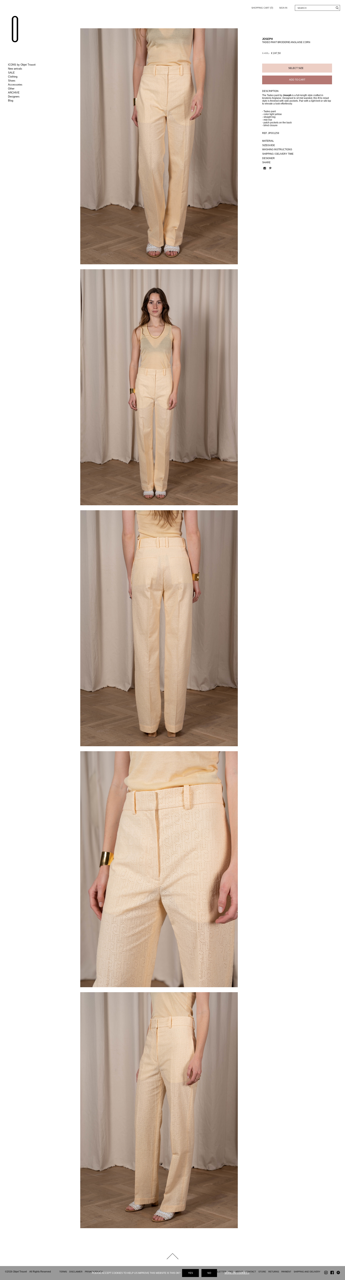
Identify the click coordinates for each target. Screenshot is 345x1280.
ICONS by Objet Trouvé (22, 64)
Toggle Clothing (24, 77)
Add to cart (297, 79)
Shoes (11, 80)
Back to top (172, 1256)
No (209, 1273)
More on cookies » (237, 1273)
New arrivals (15, 68)
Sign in (283, 8)
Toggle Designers (24, 97)
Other (11, 88)
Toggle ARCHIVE (24, 93)
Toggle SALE (24, 73)
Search (337, 8)
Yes (190, 1273)
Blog (10, 100)
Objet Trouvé (15, 29)
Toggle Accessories (24, 85)
